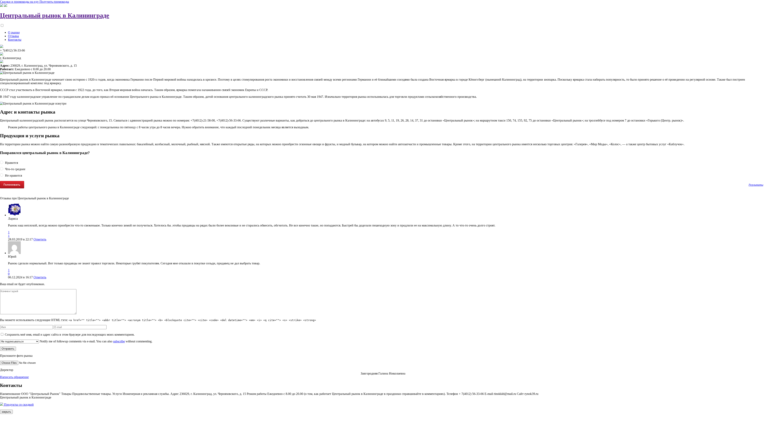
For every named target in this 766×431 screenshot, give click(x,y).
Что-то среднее (14, 169)
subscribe (119, 341)
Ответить (40, 239)
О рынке (14, 32)
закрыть (6, 411)
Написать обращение (14, 377)
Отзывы (13, 36)
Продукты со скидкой (18, 404)
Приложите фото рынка (16, 355)
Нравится (11, 163)
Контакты (14, 39)
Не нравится (13, 175)
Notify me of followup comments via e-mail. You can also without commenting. (95, 341)
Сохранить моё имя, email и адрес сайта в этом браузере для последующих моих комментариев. (70, 334)
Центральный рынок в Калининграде (54, 15)
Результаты (756, 184)
